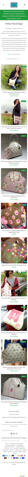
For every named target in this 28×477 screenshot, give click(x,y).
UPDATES (14, 453)
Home (9, 54)
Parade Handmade (15, 462)
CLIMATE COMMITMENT (10, 445)
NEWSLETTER (22, 448)
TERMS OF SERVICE (22, 451)
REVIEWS (25, 449)
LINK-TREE (16, 448)
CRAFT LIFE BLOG (19, 445)
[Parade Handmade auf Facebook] (11, 434)
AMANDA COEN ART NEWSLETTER (16, 443)
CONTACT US (6, 448)
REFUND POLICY (18, 449)
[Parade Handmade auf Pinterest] (14, 434)
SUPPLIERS (15, 451)
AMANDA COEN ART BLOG (9, 446)
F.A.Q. (12, 448)
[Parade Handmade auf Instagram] (16, 434)
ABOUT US (7, 443)
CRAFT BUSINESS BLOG (20, 446)
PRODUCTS (12, 449)
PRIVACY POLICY (5, 449)
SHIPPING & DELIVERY (7, 451)
